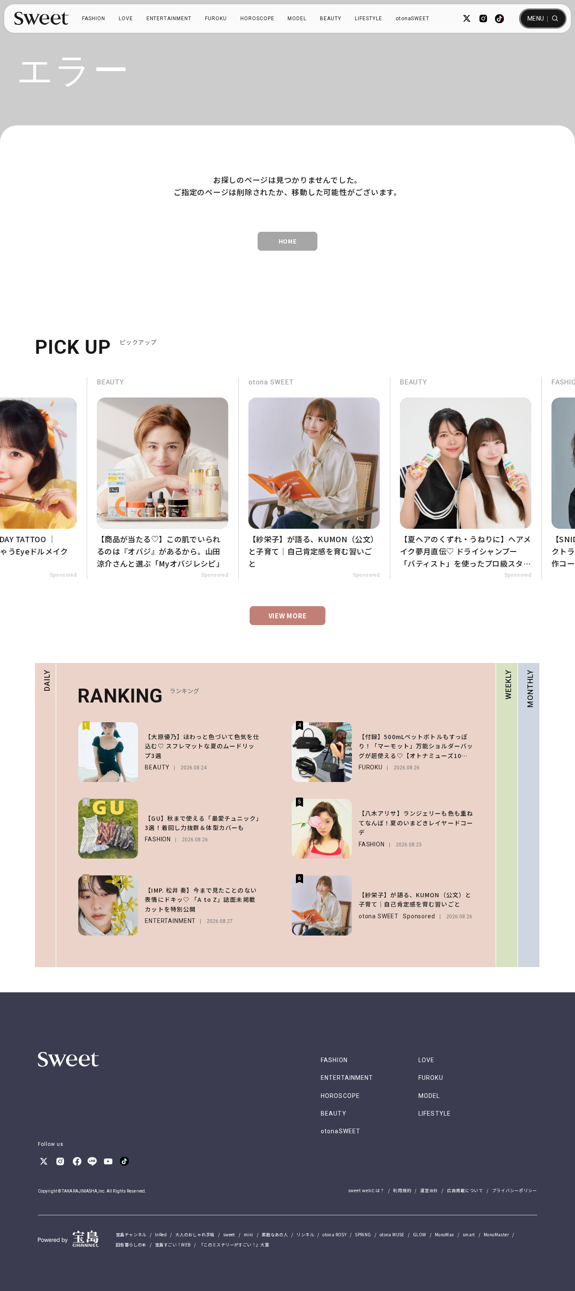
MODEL (297, 18)
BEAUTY (330, 18)
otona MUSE (392, 1234)
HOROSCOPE (257, 18)
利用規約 (402, 1190)
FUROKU (216, 18)
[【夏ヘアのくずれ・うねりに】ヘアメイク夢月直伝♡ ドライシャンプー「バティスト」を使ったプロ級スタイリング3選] (414, 478)
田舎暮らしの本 (131, 1244)
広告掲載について (465, 1190)
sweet (229, 1234)
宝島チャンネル (131, 1234)
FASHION (93, 18)
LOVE (126, 18)
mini (248, 1234)
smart (469, 1234)
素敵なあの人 (275, 1234)
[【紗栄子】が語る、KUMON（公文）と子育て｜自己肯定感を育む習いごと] (262, 478)
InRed (161, 1234)
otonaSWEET (413, 18)
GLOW (419, 1234)
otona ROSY (334, 1234)
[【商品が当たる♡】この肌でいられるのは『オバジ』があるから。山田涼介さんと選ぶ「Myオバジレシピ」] (110, 478)
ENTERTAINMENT (169, 18)
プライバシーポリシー (515, 1190)
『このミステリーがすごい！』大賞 (234, 1244)
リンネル (305, 1234)
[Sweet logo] (41, 18)
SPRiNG (363, 1234)
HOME (288, 241)
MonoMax (444, 1234)
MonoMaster (496, 1234)
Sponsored (162, 575)
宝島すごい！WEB (173, 1244)
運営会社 (429, 1190)
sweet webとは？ (366, 1190)
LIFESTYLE (368, 18)
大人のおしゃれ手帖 (195, 1234)
